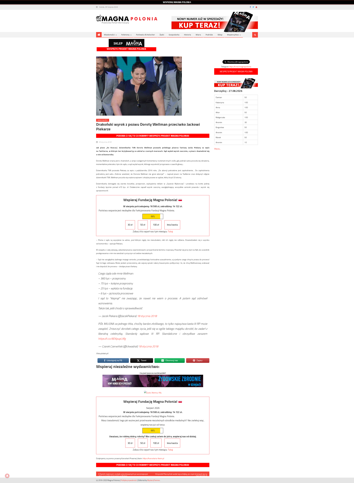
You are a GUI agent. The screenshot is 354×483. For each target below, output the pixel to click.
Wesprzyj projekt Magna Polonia (126, 49)
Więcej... (217, 148)
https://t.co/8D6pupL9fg (112, 338)
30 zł (130, 225)
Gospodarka (174, 34)
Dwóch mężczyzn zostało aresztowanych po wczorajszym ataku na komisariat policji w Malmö (123, 474)
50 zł (142, 225)
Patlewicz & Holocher (145, 34)
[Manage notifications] (7, 476)
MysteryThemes (153, 480)
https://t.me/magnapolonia (240, 66)
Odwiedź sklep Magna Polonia (126, 43)
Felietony (125, 34)
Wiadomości (109, 34)
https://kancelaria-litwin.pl (153, 458)
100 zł (156, 225)
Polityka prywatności (129, 480)
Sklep (220, 34)
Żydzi (162, 34)
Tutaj (170, 231)
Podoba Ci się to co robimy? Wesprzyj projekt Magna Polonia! (152, 136)
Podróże (209, 34)
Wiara (198, 34)
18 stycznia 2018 (147, 316)
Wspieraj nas (233, 34)
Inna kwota (172, 225)
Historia (187, 34)
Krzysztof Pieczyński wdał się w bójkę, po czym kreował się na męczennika (181, 474)
